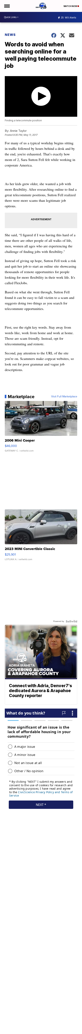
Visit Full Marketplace (64, 396)
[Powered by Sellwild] (71, 621)
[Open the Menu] (6, 6)
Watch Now (70, 6)
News (10, 35)
